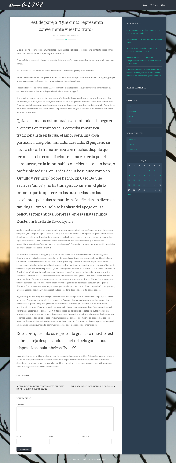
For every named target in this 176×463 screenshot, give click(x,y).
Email (52, 436)
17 (160, 180)
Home (145, 5)
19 (134, 185)
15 (149, 180)
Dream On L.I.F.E (26, 5)
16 (155, 180)
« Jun (129, 194)
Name (19, 436)
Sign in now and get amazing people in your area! (92, 386)
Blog (163, 5)
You (130, 121)
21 (144, 185)
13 (139, 180)
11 (129, 180)
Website (85, 436)
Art (130, 106)
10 (160, 175)
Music (27, 375)
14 (144, 180)
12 (134, 180)
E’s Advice (154, 5)
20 (139, 185)
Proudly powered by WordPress (78, 459)
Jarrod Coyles (73, 35)
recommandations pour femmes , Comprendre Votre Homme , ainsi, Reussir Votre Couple (144, 60)
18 (129, 185)
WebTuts (106, 459)
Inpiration (132, 111)
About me (133, 139)
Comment (20, 404)
